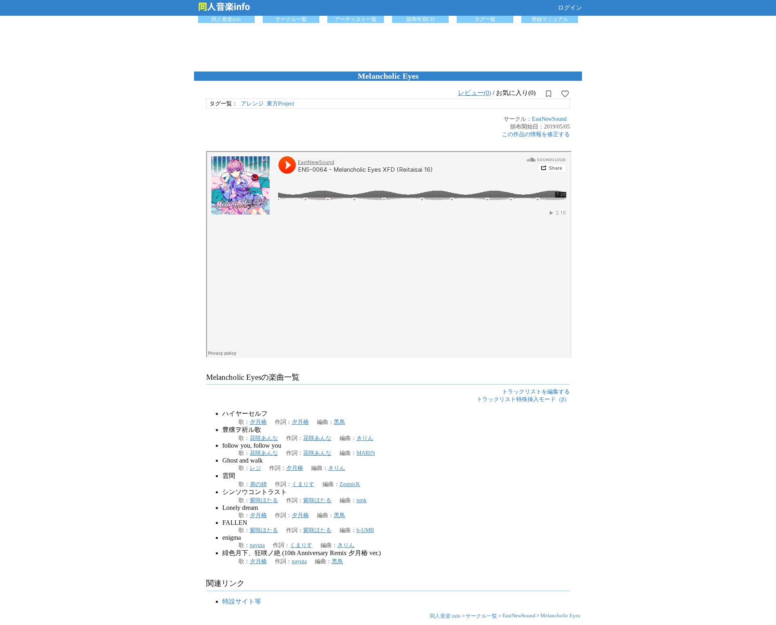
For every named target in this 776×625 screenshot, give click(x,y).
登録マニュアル (549, 19)
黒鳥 (339, 422)
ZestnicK (350, 484)
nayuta (257, 545)
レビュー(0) (474, 92)
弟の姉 (258, 484)
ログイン (570, 7)
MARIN (365, 453)
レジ (255, 468)
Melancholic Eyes (560, 615)
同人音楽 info (445, 616)
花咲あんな (264, 438)
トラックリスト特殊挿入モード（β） (523, 399)
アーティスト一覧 (356, 19)
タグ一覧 (485, 19)
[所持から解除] (548, 94)
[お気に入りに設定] (565, 94)
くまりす (303, 484)
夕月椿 (258, 422)
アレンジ (252, 103)
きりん (364, 438)
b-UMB (365, 530)
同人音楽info (226, 19)
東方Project (280, 103)
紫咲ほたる (264, 500)
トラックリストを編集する (536, 391)
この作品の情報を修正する (536, 134)
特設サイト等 (241, 601)
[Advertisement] (388, 45)
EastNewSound (549, 119)
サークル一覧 (291, 19)
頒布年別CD (420, 19)
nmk (361, 500)
